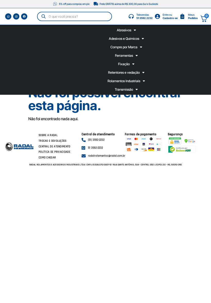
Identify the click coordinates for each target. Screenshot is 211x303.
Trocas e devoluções (53, 141)
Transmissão (124, 89)
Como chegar (47, 157)
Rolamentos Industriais (124, 81)
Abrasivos (124, 30)
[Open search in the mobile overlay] (74, 16)
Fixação (124, 64)
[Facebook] (24, 16)
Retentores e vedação (124, 72)
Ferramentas (124, 55)
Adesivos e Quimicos (124, 38)
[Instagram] (16, 16)
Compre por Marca (123, 47)
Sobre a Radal (48, 135)
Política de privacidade (54, 152)
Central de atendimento (55, 146)
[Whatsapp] (8, 16)
